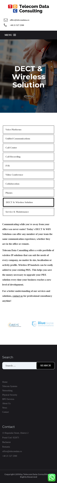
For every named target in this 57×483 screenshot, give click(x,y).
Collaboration (12, 184)
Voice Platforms (13, 129)
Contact (5, 412)
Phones (8, 193)
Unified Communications (17, 138)
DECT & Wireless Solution (19, 202)
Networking (7, 390)
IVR (7, 165)
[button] (10, 35)
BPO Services (8, 399)
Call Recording (13, 156)
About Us (6, 403)
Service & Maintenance (17, 212)
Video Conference (14, 175)
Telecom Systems (9, 386)
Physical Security (9, 395)
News (4, 408)
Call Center (11, 147)
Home (4, 382)
